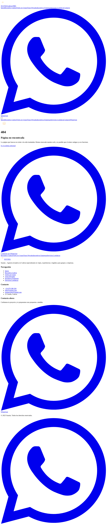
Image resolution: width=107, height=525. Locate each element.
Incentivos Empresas (44, 8)
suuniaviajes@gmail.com (13, 292)
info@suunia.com (11, 290)
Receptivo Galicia (10, 8)
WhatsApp (73, 120)
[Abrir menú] (2, 118)
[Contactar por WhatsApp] (53, 523)
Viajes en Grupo (21, 8)
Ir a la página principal (8, 146)
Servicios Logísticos (57, 8)
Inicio (3, 8)
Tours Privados (32, 8)
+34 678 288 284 (10, 288)
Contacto (67, 8)
